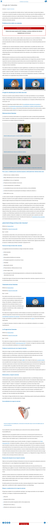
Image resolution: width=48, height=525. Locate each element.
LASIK (23, 360)
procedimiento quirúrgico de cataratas (31, 104)
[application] (13, 84)
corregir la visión (40, 360)
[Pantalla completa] (21, 88)
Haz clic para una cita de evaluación (24, 28)
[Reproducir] (5, 88)
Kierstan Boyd (10, 226)
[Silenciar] (19, 88)
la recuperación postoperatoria (15, 106)
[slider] (12, 88)
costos (14, 108)
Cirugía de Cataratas (10, 9)
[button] (13, 84)
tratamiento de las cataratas (38, 217)
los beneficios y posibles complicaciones (32, 106)
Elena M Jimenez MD (12, 229)
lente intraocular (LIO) (20, 343)
